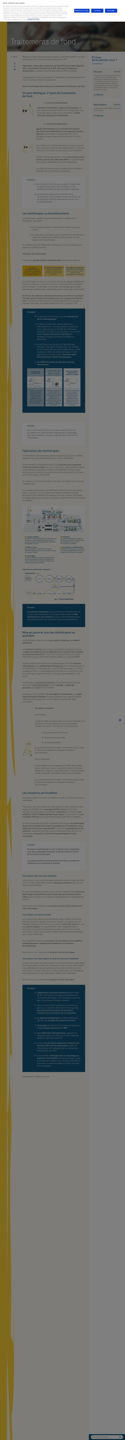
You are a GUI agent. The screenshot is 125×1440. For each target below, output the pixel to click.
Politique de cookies (33, 20)
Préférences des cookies (82, 10)
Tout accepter (111, 10)
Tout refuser (97, 10)
